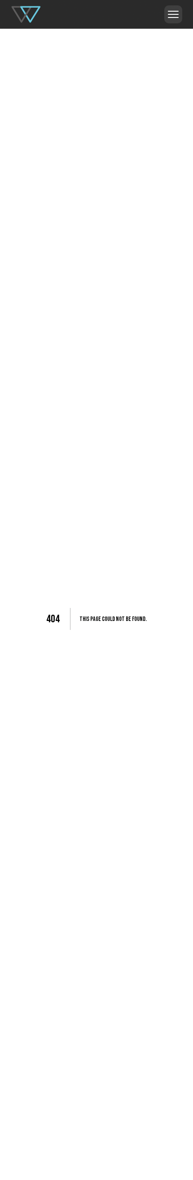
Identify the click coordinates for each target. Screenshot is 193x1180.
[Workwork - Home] (26, 14)
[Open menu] (173, 14)
